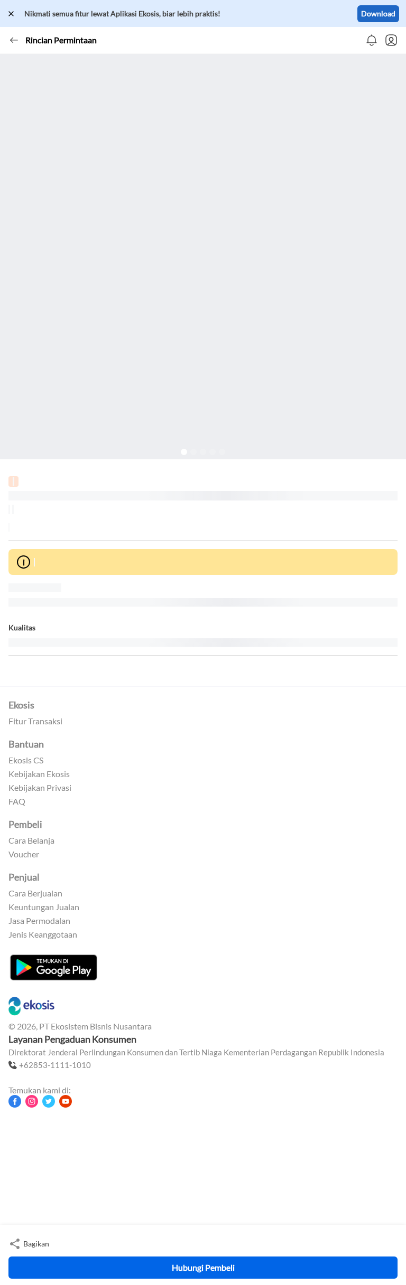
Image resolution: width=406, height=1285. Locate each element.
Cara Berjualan (35, 893)
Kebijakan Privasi (39, 787)
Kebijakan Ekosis (39, 774)
